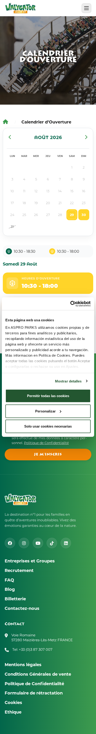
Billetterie (15, 598)
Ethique (13, 712)
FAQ (9, 580)
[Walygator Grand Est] (20, 8)
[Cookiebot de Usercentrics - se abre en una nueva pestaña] (70, 304)
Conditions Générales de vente (38, 674)
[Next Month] (86, 137)
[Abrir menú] (86, 8)
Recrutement (19, 570)
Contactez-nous (22, 608)
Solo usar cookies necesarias (48, 426)
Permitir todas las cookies (48, 396)
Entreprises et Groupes (30, 561)
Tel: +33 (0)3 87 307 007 (32, 649)
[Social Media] (10, 543)
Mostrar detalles (68, 381)
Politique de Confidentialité (46, 443)
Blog (10, 589)
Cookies (13, 702)
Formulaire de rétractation (34, 693)
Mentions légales (23, 664)
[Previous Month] (10, 137)
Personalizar (45, 411)
